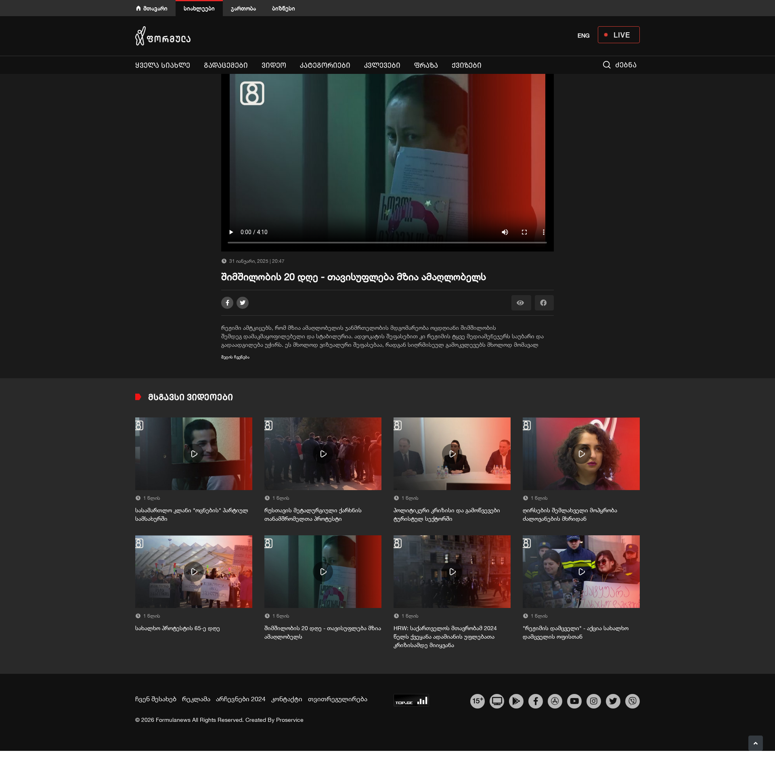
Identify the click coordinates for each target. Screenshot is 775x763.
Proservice (290, 720)
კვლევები (382, 65)
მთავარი (155, 8)
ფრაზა (426, 65)
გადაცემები (226, 65)
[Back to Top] (755, 743)
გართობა (243, 8)
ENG (584, 35)
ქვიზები (467, 65)
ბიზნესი (283, 8)
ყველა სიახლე (162, 65)
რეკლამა (196, 698)
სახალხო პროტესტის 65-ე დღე (177, 628)
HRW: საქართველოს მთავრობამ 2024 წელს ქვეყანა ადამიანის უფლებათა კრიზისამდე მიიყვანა (445, 636)
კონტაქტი (286, 698)
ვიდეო (274, 65)
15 (477, 700)
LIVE (622, 34)
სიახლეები (199, 8)
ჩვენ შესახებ (155, 698)
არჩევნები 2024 (241, 698)
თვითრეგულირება (337, 698)
